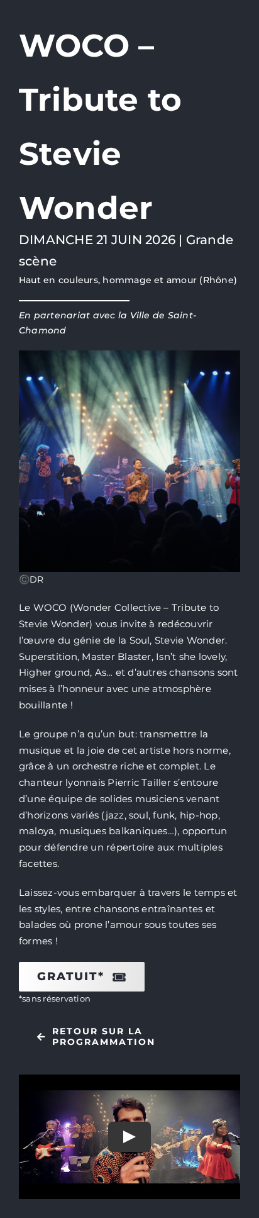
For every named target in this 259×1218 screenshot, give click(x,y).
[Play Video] (129, 1137)
